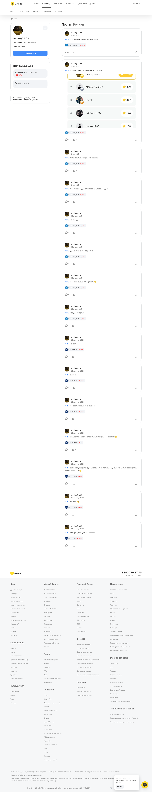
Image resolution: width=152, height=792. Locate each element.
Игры (45, 675)
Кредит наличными (17, 605)
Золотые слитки (116, 631)
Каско (12, 652)
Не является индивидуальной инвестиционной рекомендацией (97, 772)
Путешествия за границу (19, 659)
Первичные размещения (119, 643)
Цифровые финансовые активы (121, 635)
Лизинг (46, 647)
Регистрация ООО (50, 597)
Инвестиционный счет (118, 590)
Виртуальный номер (117, 690)
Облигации (114, 624)
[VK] (111, 788)
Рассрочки (47, 631)
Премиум (13, 593)
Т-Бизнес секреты (50, 745)
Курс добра (48, 741)
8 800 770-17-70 (132, 572)
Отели (12, 695)
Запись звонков (116, 686)
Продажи (47, 616)
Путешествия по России (19, 663)
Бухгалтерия (48, 620)
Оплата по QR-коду (84, 667)
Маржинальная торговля (119, 609)
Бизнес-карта (48, 624)
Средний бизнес (85, 584)
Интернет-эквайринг (84, 644)
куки (129, 778)
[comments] (73, 232)
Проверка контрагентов (52, 635)
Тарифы (113, 671)
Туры (12, 699)
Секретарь (114, 694)
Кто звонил (114, 698)
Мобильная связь (119, 657)
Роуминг (113, 678)
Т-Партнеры (48, 729)
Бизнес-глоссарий (50, 760)
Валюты (113, 616)
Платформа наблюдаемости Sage (122, 722)
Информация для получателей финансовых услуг (28, 772)
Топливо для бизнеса (51, 643)
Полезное (49, 689)
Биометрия (48, 714)
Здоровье (13, 675)
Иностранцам (15, 597)
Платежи (47, 707)
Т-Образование (49, 737)
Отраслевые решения (85, 663)
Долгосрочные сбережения (120, 647)
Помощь (47, 756)
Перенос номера (116, 675)
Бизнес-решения (83, 616)
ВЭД (78, 609)
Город (47, 654)
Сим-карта (114, 663)
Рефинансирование (17, 609)
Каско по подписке (17, 656)
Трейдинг (113, 601)
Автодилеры (81, 631)
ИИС (112, 593)
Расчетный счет (49, 590)
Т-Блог (46, 752)
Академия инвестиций (118, 650)
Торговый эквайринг (84, 597)
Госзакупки (48, 612)
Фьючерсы (114, 628)
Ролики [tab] (78, 24)
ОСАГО (13, 648)
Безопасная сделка (84, 671)
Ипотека (13, 635)
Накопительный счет (18, 620)
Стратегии (114, 639)
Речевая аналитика (117, 714)
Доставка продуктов (51, 659)
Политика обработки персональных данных (26, 775)
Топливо (47, 667)
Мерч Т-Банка (49, 722)
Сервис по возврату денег (53, 733)
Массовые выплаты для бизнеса (88, 659)
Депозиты (47, 628)
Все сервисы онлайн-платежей (88, 675)
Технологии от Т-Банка (122, 708)
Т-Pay (46, 695)
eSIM (112, 667)
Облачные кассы (83, 648)
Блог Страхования (16, 678)
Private (12, 628)
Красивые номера (116, 682)
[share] (136, 52)
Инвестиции (116, 584)
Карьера (81, 682)
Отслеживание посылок (52, 678)
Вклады (13, 616)
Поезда (13, 703)
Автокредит (14, 612)
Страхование (17, 642)
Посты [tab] (66, 24)
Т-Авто (46, 671)
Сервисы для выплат (84, 593)
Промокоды (48, 726)
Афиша (46, 663)
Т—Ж (45, 748)
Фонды (112, 620)
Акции (112, 612)
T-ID (78, 624)
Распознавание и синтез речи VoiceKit (124, 718)
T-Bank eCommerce (50, 609)
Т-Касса (81, 638)
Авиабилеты (14, 691)
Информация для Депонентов (60, 772)
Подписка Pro (15, 624)
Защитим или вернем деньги (120, 701)
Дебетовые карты (16, 590)
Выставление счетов (84, 652)
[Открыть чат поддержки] (144, 784)
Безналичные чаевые (84, 656)
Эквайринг (48, 601)
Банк (12, 584)
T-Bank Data (81, 620)
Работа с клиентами (84, 695)
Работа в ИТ (81, 688)
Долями (13, 631)
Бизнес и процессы (84, 691)
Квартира (13, 671)
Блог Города (48, 682)
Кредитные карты (16, 601)
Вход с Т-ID (48, 699)
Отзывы (46, 718)
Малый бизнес (51, 584)
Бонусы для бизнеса (51, 639)
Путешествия (17, 686)
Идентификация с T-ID (52, 703)
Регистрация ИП (50, 593)
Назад (14, 19)
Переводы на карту (50, 710)
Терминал (113, 605)
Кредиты (47, 605)
